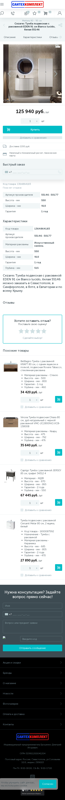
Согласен (47, 783)
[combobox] (7, 172)
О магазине (9, 683)
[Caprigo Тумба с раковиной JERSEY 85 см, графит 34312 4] (11, 475)
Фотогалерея (10, 703)
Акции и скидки (12, 662)
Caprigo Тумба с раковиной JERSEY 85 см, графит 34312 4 (41, 472)
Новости (8, 693)
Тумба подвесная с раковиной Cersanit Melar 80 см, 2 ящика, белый (38, 523)
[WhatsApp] (32, 777)
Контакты (8, 724)
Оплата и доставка (13, 714)
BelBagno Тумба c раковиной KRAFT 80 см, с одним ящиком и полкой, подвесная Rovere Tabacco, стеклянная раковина (41, 366)
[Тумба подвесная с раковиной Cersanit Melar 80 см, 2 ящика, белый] (11, 525)
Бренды (7, 672)
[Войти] (59, 13)
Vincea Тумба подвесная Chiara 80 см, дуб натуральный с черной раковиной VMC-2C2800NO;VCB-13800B (40, 422)
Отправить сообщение (32, 648)
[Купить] (58, 399)
